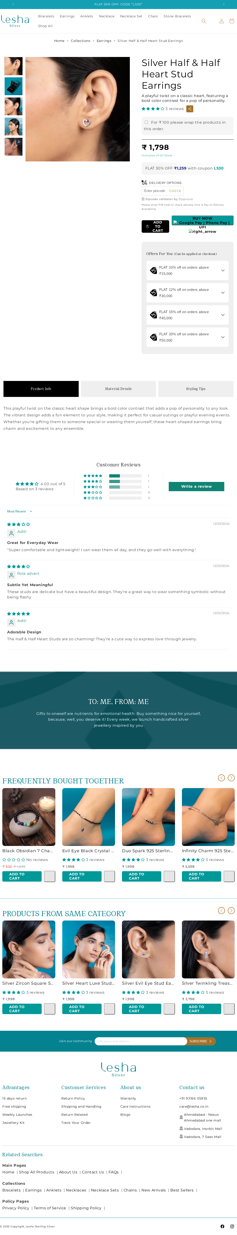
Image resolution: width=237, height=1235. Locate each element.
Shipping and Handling (81, 1106)
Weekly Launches (17, 1114)
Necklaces (76, 1190)
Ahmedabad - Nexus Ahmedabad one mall (202, 1117)
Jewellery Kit (13, 1123)
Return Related (74, 1114)
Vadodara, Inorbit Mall (203, 1129)
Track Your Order (76, 1123)
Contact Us (93, 1172)
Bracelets (11, 1190)
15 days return (14, 1098)
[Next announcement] (224, 4)
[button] (204, 21)
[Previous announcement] (13, 4)
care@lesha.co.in (194, 1106)
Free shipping (14, 1106)
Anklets (53, 1190)
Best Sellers (181, 1190)
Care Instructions (135, 1106)
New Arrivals (153, 1190)
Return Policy (73, 1098)
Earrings (104, 41)
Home (59, 41)
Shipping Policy (86, 1208)
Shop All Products (36, 1172)
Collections (80, 41)
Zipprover (185, 199)
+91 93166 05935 (193, 1098)
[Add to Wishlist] (49, 876)
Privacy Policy (15, 1208)
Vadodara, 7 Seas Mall (202, 1137)
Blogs (125, 1114)
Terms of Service (50, 1208)
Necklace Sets (105, 1190)
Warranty (128, 1098)
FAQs (113, 1172)
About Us (68, 1172)
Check (175, 191)
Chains (130, 1190)
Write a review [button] (196, 486)
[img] (18, 524)
